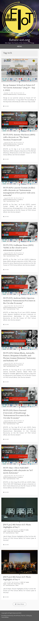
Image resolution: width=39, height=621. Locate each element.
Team (17, 533)
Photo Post (17, 531)
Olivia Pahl (19, 93)
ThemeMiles (4, 617)
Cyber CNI (10, 531)
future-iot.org (19, 40)
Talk (17, 145)
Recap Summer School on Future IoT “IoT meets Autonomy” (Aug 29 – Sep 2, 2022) (19, 87)
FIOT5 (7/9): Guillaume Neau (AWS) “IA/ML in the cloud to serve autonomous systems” (18, 247)
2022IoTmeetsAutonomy (10, 94)
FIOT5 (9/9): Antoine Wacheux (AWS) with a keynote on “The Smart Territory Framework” (19, 137)
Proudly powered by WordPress (10, 615)
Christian (16, 530)
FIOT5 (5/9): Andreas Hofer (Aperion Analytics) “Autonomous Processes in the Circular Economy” (19, 300)
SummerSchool (22, 94)
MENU (19, 46)
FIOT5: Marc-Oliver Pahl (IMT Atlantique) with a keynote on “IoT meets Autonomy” (18, 470)
